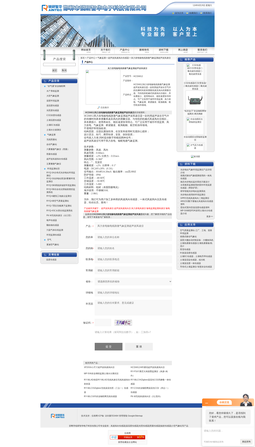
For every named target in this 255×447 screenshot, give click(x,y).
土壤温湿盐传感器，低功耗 (192, 260)
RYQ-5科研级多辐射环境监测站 (61, 185)
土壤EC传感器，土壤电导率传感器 (196, 256)
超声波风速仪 (107, 208)
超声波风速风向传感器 (56, 159)
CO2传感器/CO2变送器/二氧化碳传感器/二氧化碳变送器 (195, 81)
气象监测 (51, 134)
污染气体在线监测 (54, 230)
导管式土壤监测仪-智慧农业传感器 (196, 267)
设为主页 (179, 13)
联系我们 (207, 13)
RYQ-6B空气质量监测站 (57, 201)
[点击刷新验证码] (123, 323)
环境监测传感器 (53, 235)
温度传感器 (51, 259)
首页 (82, 58)
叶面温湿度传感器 (188, 253)
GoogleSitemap (135, 416)
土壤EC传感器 (53, 125)
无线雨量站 (51, 139)
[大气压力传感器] (195, 139)
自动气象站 (51, 144)
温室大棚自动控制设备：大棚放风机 (196, 240)
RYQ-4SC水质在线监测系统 (59, 210)
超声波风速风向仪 (122, 208)
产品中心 (91, 58)
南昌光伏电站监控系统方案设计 (195, 182)
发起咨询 (246, 441)
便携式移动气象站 (188, 236)
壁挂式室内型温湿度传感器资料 (195, 207)
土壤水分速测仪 (53, 130)
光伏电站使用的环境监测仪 (192, 194)
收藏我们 (193, 13)
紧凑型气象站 (52, 244)
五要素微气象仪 (53, 164)
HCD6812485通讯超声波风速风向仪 (148, 367)
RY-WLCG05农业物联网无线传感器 (100, 396)
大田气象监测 (52, 96)
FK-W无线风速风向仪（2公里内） (146, 396)
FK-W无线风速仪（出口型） (59, 215)
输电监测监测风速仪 (155, 208)
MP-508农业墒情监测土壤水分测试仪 (101, 373)
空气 (49, 239)
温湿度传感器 (52, 105)
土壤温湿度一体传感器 (190, 263)
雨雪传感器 (185, 249)
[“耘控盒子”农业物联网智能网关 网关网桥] (195, 87)
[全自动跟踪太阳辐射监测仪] (195, 113)
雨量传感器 (51, 154)
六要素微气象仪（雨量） (57, 149)
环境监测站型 (53, 168)
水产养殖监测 (52, 91)
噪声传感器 (51, 220)
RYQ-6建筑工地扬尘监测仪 (59, 196)
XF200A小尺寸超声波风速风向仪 (99, 367)
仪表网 (95, 416)
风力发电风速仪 (138, 208)
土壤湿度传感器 (53, 120)
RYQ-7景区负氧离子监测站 (59, 206)
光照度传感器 (52, 110)
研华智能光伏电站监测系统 (192, 191)
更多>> (209, 216)
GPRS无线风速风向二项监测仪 (194, 198)
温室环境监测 (52, 100)
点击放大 (104, 107)
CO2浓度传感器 (53, 115)
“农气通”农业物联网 (56, 86)
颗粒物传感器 (52, 225)
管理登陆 (123, 416)
